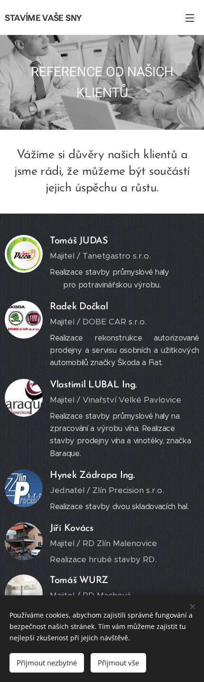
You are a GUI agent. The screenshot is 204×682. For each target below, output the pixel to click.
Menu (189, 17)
